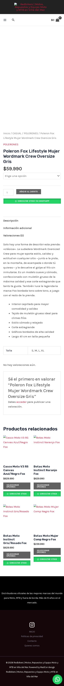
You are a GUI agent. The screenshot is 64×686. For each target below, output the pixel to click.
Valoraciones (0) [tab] (13, 235)
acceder (21, 402)
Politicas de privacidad (32, 636)
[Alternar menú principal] (5, 20)
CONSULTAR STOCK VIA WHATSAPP (33, 201)
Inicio (6, 133)
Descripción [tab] (10, 220)
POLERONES (31, 133)
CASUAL (16, 133)
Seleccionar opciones (13, 486)
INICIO (32, 631)
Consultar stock (18, 494)
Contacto (32, 641)
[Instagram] (32, 625)
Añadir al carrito (29, 192)
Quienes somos (32, 645)
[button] (13, 20)
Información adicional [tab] (17, 228)
